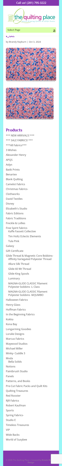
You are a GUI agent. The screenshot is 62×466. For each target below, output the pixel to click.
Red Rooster (13, 395)
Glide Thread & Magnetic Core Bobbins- (29, 255)
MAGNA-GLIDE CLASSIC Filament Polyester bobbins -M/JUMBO (27, 293)
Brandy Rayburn (17, 41)
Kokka (9, 319)
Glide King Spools (18, 273)
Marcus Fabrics (15, 338)
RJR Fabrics (12, 400)
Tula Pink (13, 241)
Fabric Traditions (16, 218)
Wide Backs (13, 435)
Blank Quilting (14, 179)
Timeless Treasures (17, 425)
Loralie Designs (15, 334)
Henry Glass (13, 304)
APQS (9, 160)
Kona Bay (11, 324)
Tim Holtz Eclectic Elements (24, 236)
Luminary (14, 278)
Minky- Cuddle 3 (15, 353)
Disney (10, 203)
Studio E (11, 420)
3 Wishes (11, 150)
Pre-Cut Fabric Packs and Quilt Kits (26, 386)
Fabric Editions (15, 213)
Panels (10, 376)
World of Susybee (16, 439)
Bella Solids (15, 361)
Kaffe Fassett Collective (22, 231)
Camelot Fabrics (15, 184)
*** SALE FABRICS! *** (19, 140)
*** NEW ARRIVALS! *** (20, 135)
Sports (10, 410)
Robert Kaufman (16, 405)
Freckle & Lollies (15, 223)
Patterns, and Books (18, 381)
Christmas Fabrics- (17, 189)
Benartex (11, 174)
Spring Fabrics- (15, 415)
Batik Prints (13, 169)
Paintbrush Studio (17, 371)
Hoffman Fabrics (16, 309)
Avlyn (9, 164)
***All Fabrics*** (16, 145)
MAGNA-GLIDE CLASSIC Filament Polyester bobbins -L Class (27, 285)
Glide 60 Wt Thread (19, 269)
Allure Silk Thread (18, 264)
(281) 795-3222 (36, 3)
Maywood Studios (17, 343)
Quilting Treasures (17, 391)
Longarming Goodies (18, 329)
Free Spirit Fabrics (16, 228)
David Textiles (14, 199)
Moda (9, 358)
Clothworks (13, 194)
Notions (10, 366)
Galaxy (10, 246)
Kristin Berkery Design (42, 461)
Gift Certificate (14, 251)
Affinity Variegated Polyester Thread (30, 259)
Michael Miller (14, 348)
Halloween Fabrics (17, 300)
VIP (8, 430)
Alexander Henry (16, 155)
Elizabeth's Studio (16, 208)
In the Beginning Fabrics (20, 314)
